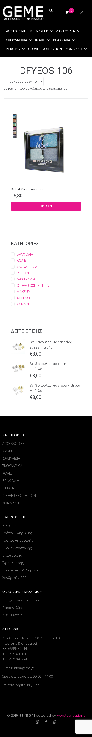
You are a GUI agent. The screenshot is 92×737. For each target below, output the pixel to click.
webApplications (71, 715)
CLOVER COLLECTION (33, 285)
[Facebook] (46, 722)
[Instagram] (37, 722)
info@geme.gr (23, 668)
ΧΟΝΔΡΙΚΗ (25, 304)
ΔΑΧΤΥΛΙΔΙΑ (26, 279)
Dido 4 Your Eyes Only (27, 189)
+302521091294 (14, 659)
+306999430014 (14, 648)
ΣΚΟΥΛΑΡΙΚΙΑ (27, 267)
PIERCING (24, 273)
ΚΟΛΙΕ (21, 260)
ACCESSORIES (27, 298)
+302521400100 (14, 654)
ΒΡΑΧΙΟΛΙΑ (25, 254)
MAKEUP (23, 292)
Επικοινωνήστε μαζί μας (20, 685)
